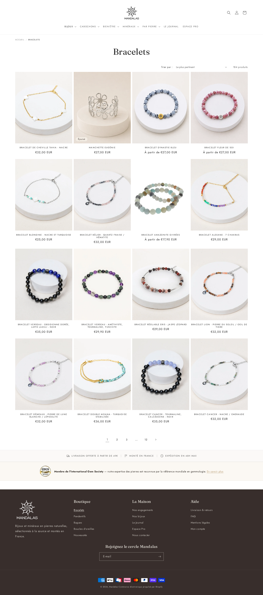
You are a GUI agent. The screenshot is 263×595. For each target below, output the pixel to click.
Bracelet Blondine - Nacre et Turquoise (43, 235)
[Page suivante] (156, 440)
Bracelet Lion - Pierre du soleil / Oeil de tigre (219, 325)
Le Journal (137, 522)
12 (146, 439)
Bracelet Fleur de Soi (219, 147)
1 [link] (107, 439)
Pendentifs (80, 516)
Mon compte (198, 529)
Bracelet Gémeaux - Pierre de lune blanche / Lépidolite (43, 415)
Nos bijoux (138, 516)
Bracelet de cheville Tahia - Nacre (44, 147)
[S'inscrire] (160, 556)
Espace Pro (138, 529)
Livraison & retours (202, 510)
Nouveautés (80, 535)
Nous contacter (141, 535)
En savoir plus (215, 471)
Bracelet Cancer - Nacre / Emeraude (219, 414)
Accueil (19, 39)
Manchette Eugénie (102, 147)
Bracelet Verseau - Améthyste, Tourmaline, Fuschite (102, 325)
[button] (70, 26)
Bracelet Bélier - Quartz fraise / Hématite (102, 236)
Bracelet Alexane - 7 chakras (219, 235)
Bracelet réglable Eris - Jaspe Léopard (161, 324)
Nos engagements (142, 510)
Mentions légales (200, 522)
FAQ (193, 516)
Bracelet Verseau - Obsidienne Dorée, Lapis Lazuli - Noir (44, 325)
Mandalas (113, 586)
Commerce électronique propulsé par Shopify (140, 586)
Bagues (78, 522)
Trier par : (166, 67)
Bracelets (79, 510)
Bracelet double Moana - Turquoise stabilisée (102, 415)
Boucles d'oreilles (84, 529)
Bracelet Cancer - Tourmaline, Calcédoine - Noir (161, 415)
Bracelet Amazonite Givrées (161, 235)
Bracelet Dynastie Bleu (161, 147)
